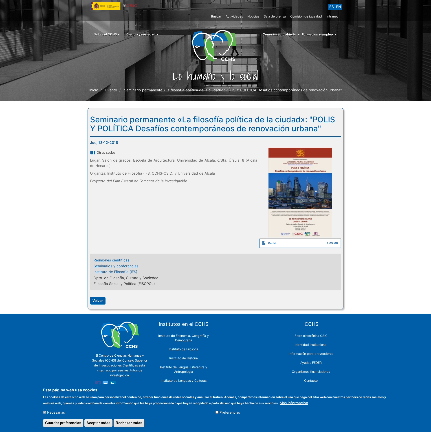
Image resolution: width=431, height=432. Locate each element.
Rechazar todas (129, 423)
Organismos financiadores (311, 371)
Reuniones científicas (111, 260)
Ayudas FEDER (311, 362)
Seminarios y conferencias (116, 266)
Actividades (234, 16)
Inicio (93, 90)
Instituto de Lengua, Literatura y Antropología (183, 369)
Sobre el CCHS (105, 34)
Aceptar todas (98, 423)
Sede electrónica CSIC (311, 336)
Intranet (332, 16)
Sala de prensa (275, 16)
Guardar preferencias (63, 423)
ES (331, 6)
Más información (294, 402)
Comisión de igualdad (306, 16)
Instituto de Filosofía (183, 349)
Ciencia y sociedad (141, 34)
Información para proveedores (311, 353)
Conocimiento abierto (279, 34)
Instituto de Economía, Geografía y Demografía (183, 338)
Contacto (311, 380)
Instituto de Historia (183, 358)
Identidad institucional (311, 344)
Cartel (272, 243)
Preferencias (230, 412)
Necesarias (56, 412)
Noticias (253, 16)
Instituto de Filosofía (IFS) (115, 272)
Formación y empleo (317, 34)
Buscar (216, 16)
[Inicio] (215, 45)
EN (338, 6)
